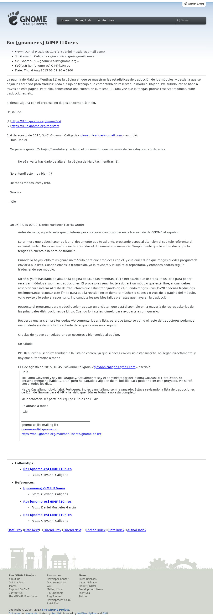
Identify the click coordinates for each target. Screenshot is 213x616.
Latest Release (88, 582)
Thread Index (95, 530)
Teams (12, 586)
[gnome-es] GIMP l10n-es (44, 488)
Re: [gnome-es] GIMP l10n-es (47, 469)
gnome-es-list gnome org (39, 429)
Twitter (83, 596)
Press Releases (88, 579)
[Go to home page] (34, 26)
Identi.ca (84, 593)
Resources (54, 575)
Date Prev (15, 530)
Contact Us (15, 593)
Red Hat (56, 613)
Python (92, 613)
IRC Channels (55, 593)
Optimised (15, 613)
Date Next (31, 530)
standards (31, 613)
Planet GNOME (88, 586)
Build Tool (52, 603)
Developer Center (57, 579)
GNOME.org (196, 3)
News (82, 575)
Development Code (59, 600)
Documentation (56, 582)
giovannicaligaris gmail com (101, 135)
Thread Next (72, 530)
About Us (14, 579)
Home (65, 20)
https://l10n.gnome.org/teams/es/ (36, 121)
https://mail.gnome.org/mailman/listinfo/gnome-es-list (61, 434)
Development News (91, 589)
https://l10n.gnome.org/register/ (35, 126)
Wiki (49, 586)
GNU (105, 613)
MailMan (82, 613)
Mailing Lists (83, 20)
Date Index (116, 530)
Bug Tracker (54, 596)
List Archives (105, 20)
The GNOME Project (22, 575)
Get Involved (17, 582)
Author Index (136, 530)
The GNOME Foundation (23, 596)
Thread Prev (52, 530)
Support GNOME (19, 589)
